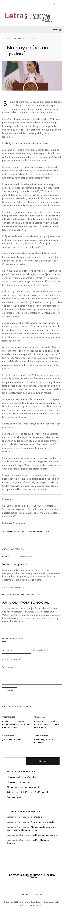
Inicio (9, 38)
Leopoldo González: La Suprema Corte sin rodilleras (47, 724)
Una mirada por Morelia (21, 777)
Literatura (14, 594)
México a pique (15, 564)
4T (15, 38)
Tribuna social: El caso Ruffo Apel (27, 792)
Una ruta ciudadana (19, 782)
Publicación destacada (38, 531)
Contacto (37, 894)
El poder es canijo (46, 835)
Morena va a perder (43, 822)
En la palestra (15, 797)
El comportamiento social (23, 787)
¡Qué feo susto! (11, 739)
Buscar (42, 761)
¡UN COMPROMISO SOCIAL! (26, 602)
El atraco (36, 816)
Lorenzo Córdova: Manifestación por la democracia (15, 724)
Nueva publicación (16, 531)
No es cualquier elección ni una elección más (32, 828)
